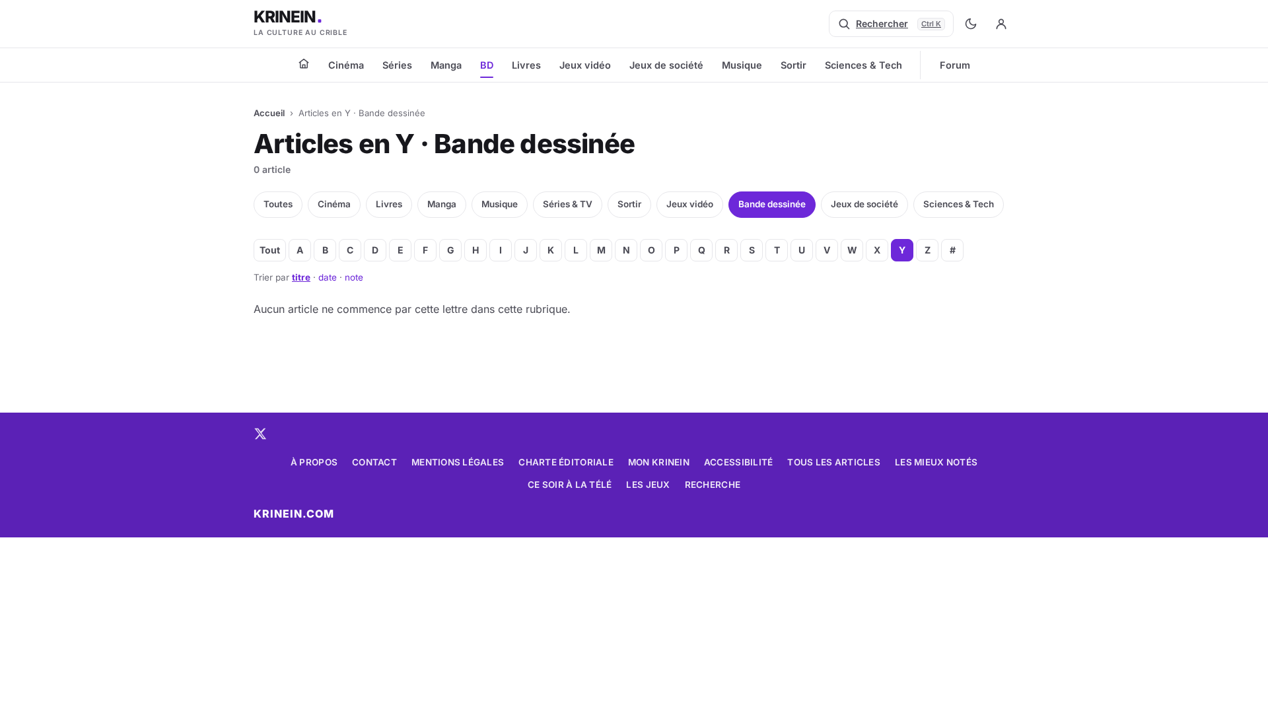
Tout (270, 249)
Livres (526, 65)
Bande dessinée (772, 204)
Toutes (278, 204)
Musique (742, 65)
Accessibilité (738, 462)
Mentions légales (457, 462)
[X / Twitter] (260, 433)
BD (486, 65)
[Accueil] (303, 63)
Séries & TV (567, 204)
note (354, 277)
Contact (374, 462)
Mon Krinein (658, 462)
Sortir (793, 65)
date (327, 277)
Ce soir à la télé (570, 484)
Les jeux (648, 484)
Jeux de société (666, 65)
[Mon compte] (1001, 24)
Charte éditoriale (566, 462)
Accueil (269, 113)
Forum (955, 65)
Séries (397, 65)
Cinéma (346, 65)
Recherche (712, 484)
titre (301, 277)
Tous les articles (833, 462)
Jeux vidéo (585, 65)
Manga (446, 65)
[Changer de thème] (971, 24)
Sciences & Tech (863, 65)
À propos (314, 462)
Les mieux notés (936, 462)
